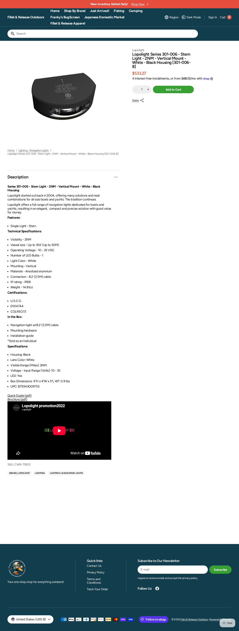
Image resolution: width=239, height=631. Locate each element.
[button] (171, 17)
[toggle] (116, 177)
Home (11, 150)
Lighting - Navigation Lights (33, 150)
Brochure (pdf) (17, 399)
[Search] (11, 34)
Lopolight (138, 50)
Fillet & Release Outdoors (194, 619)
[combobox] (106, 34)
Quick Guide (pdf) (19, 395)
